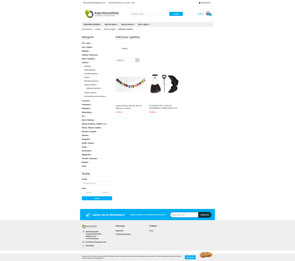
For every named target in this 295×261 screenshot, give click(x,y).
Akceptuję (190, 257)
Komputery (86, 105)
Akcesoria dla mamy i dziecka (94, 96)
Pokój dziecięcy (89, 70)
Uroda (84, 147)
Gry (83, 116)
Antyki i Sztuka (88, 143)
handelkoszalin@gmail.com (96, 242)
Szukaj (96, 198)
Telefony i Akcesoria (90, 55)
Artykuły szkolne (90, 93)
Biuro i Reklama (88, 120)
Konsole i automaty (89, 158)
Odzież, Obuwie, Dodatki (91, 128)
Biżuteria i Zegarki (89, 131)
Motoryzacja (87, 112)
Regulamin (120, 231)
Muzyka (85, 162)
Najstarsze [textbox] (120, 60)
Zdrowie (85, 135)
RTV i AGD (86, 43)
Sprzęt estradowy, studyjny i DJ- (94, 124)
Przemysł (86, 101)
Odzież (86, 77)
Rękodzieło (86, 155)
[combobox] (127, 60)
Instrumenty (86, 151)
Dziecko (85, 63)
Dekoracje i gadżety (93, 88)
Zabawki (87, 66)
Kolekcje (85, 51)
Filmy (84, 166)
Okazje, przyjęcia (90, 85)
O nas (151, 231)
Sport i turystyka (88, 59)
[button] (120, 226)
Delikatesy (86, 108)
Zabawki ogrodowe (91, 81)
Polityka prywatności (123, 234)
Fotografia (86, 139)
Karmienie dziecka (90, 74)
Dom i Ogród (87, 47)
